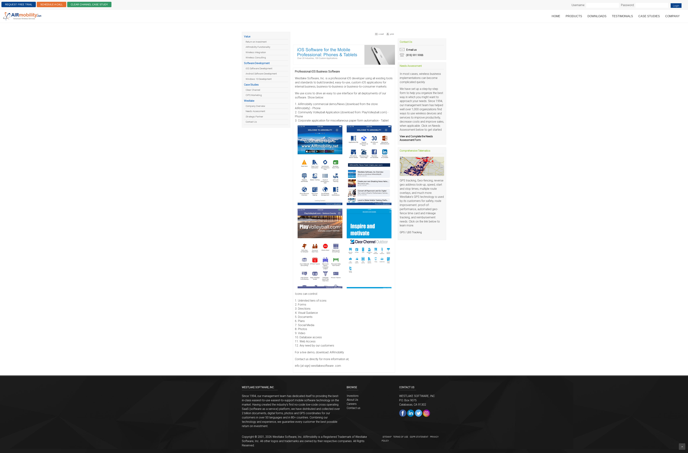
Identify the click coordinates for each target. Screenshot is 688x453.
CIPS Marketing (254, 95)
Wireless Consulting (256, 57)
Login (676, 5)
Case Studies (649, 16)
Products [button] (574, 16)
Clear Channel (253, 90)
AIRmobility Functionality (258, 47)
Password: (627, 5)
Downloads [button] (596, 16)
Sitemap (387, 437)
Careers (352, 404)
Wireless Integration (256, 52)
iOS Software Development (259, 68)
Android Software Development (261, 73)
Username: (578, 5)
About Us (352, 399)
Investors (353, 396)
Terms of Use (400, 437)
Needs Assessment (255, 111)
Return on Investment (256, 41)
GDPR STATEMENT (419, 437)
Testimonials (622, 16)
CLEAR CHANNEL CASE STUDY (89, 4)
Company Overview (255, 106)
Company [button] (672, 16)
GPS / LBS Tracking (411, 232)
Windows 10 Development (259, 79)
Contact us (353, 408)
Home (556, 16)
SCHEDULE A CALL (51, 4)
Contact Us (251, 121)
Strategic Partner (254, 116)
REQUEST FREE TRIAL (18, 4)
